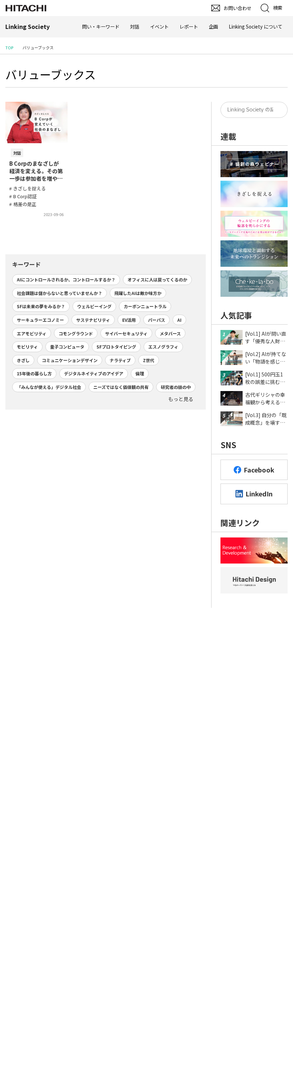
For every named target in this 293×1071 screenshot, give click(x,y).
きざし (23, 360)
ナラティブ (120, 360)
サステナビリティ (93, 320)
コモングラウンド (76, 333)
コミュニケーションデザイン (70, 360)
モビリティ (27, 347)
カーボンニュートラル (145, 306)
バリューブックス (50, 74)
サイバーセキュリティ (126, 333)
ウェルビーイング (94, 306)
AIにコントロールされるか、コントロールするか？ (66, 279)
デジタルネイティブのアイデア (93, 373)
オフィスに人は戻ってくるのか (157, 279)
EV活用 (129, 320)
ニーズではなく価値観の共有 (121, 387)
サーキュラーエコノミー (40, 320)
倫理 (139, 373)
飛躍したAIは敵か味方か (138, 293)
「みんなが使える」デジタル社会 (49, 387)
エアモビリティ (31, 333)
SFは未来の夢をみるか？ (41, 306)
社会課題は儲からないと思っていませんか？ (59, 293)
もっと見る (180, 398)
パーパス (156, 320)
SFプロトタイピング (116, 347)
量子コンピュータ (67, 347)
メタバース (170, 333)
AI (179, 320)
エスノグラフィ (163, 347)
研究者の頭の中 (176, 387)
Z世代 (148, 360)
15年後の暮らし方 (34, 373)
